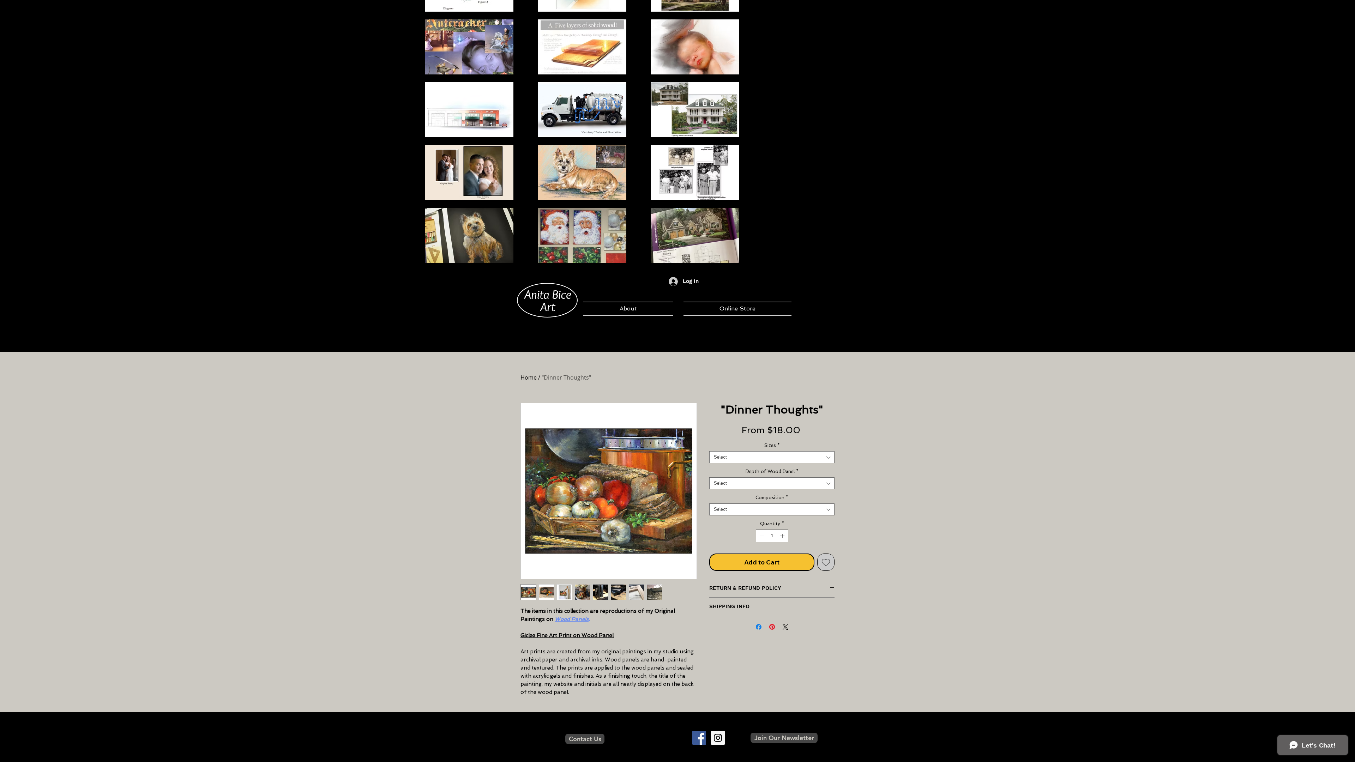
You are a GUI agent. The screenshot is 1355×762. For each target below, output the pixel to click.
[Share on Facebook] (758, 627)
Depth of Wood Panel (772, 471)
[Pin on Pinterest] (772, 627)
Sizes (772, 445)
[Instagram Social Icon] (718, 738)
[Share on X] (785, 627)
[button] (784, 738)
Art (547, 306)
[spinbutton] (772, 536)
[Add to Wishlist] (826, 562)
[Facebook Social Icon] (699, 738)
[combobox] (772, 457)
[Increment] (783, 536)
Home (528, 377)
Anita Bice (547, 294)
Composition (771, 497)
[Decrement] (761, 536)
